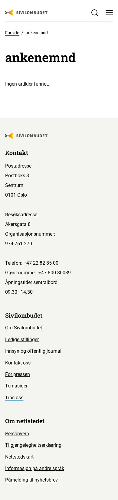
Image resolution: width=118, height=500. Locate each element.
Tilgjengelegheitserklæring (33, 445)
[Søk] (94, 12)
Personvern (17, 433)
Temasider (16, 386)
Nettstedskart (19, 457)
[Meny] (109, 12)
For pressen (17, 374)
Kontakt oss (18, 363)
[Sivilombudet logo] (26, 12)
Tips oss (14, 397)
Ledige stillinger (22, 339)
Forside (12, 32)
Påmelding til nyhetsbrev (31, 480)
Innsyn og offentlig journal (33, 351)
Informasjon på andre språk (34, 468)
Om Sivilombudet (23, 328)
